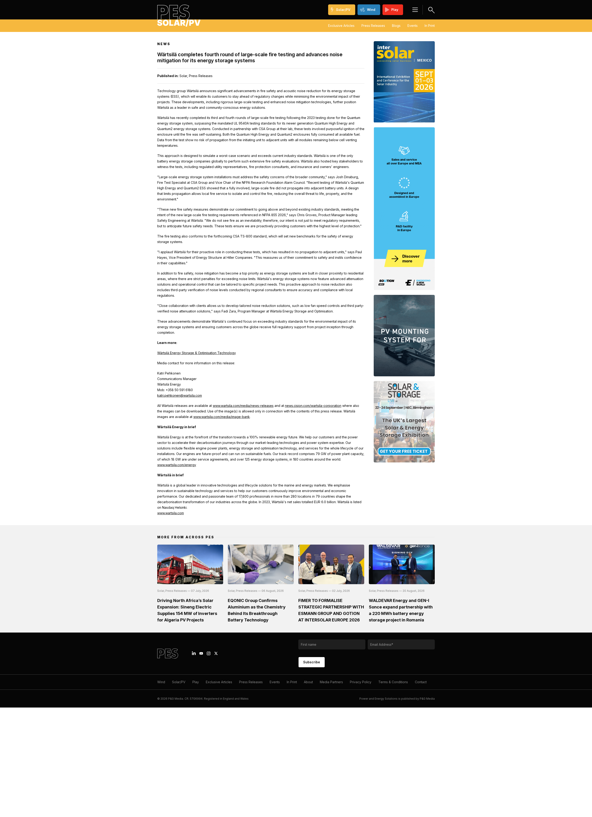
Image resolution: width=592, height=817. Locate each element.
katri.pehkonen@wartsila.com (179, 395)
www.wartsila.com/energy (176, 465)
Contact (421, 682)
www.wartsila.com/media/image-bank (221, 417)
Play (394, 10)
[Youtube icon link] (201, 653)
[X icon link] (216, 653)
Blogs (396, 26)
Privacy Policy (360, 682)
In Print (430, 26)
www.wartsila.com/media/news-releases (243, 406)
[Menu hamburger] (415, 9)
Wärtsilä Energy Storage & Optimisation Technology (196, 353)
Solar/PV (343, 10)
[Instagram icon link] (208, 653)
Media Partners (331, 682)
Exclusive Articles (341, 26)
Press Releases (373, 26)
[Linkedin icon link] (194, 653)
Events (412, 26)
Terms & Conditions (393, 682)
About (308, 682)
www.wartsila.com (170, 513)
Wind (371, 10)
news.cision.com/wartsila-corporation (313, 406)
